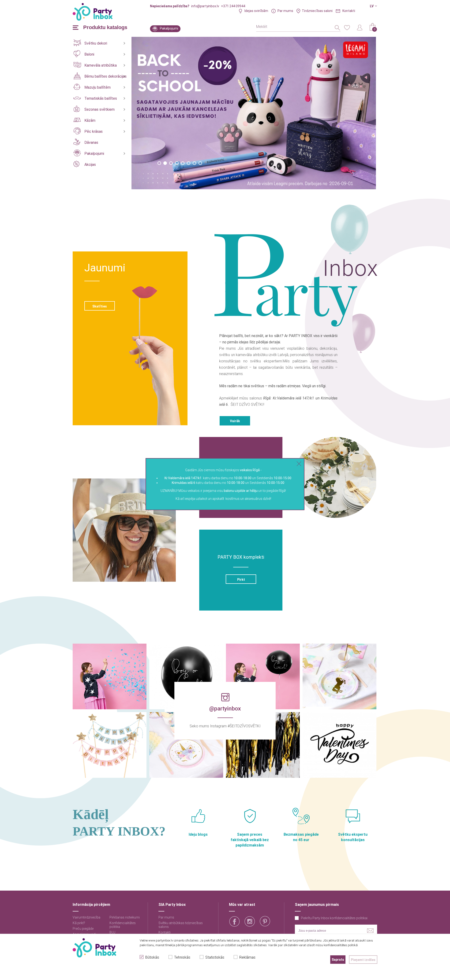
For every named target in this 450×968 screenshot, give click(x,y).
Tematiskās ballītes (100, 98)
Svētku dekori (95, 43)
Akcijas (90, 164)
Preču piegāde (83, 928)
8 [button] (200, 163)
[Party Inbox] (92, 12)
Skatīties (99, 306)
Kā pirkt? (79, 923)
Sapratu (338, 959)
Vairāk (235, 421)
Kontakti (348, 11)
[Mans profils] (359, 27)
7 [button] (194, 163)
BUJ (112, 932)
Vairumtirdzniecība (86, 917)
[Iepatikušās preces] (346, 27)
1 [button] (159, 163)
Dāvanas (91, 142)
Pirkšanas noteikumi (124, 917)
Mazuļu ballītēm (97, 87)
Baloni (89, 54)
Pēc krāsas (93, 131)
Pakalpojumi (169, 28)
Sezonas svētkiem (99, 109)
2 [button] (165, 163)
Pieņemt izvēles (363, 960)
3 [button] (171, 163)
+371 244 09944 (233, 6)
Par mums (285, 11)
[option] (253, 113)
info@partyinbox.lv (205, 6)
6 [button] (189, 163)
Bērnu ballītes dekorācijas (105, 76)
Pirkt (241, 579)
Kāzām (89, 120)
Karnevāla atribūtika (100, 65)
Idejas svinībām (256, 11)
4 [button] (177, 163)
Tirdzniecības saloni (317, 11)
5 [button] (183, 163)
